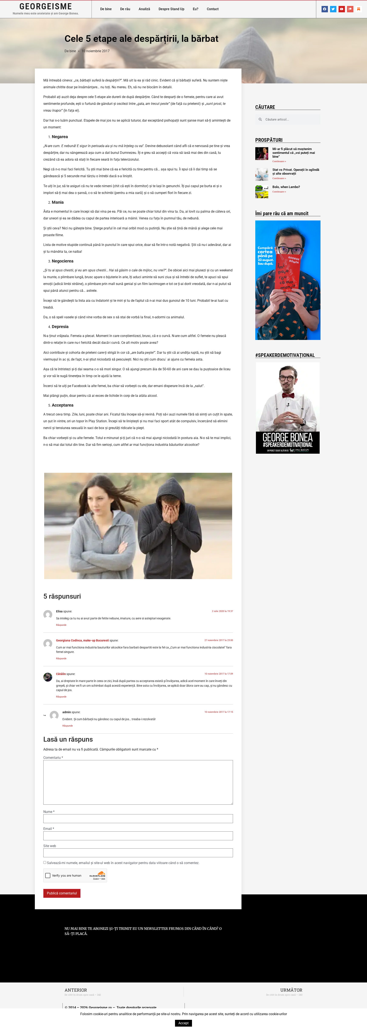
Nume (49, 812)
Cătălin (61, 674)
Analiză (144, 9)
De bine (106, 9)
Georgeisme (45, 6)
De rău (125, 9)
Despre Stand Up (171, 9)
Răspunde (61, 625)
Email (48, 829)
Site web (49, 846)
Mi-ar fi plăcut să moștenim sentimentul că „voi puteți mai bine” (293, 153)
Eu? (195, 9)
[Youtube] (342, 9)
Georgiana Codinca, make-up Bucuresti (82, 640)
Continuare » (279, 161)
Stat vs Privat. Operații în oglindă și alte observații (295, 171)
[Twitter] (333, 9)
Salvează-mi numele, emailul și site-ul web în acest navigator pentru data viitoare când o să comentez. (123, 863)
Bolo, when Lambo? (286, 187)
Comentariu (53, 757)
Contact (213, 9)
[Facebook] (325, 9)
